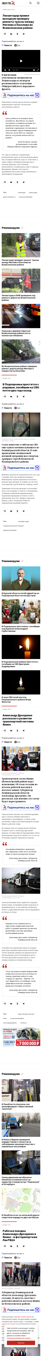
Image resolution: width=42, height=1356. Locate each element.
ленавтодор (21, 192)
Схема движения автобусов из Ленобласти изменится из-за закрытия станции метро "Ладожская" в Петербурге (21, 1181)
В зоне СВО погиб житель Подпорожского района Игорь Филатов (16, 699)
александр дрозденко (10, 1023)
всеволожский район (25, 197)
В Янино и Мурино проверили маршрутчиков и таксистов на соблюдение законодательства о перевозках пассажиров (18, 1143)
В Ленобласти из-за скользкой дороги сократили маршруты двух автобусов (20, 1216)
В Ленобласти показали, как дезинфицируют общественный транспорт (17, 1106)
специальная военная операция (13, 526)
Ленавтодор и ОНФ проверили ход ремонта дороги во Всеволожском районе (18, 297)
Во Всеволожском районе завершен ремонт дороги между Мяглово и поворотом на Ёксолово (19, 368)
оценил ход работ (9, 1324)
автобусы (23, 1023)
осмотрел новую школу (22, 1317)
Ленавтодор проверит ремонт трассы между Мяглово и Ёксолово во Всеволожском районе (20, 262)
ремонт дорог (33, 192)
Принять (21, 1343)
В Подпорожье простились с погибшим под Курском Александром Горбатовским (21, 628)
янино (5, 1018)
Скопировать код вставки (32, 74)
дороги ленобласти (9, 197)
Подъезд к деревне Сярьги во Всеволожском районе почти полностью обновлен (16, 333)
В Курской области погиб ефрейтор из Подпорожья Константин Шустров (20, 594)
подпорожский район (9, 530)
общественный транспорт (26, 1014)
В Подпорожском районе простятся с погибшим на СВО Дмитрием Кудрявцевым (20, 664)
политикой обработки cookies (18, 1338)
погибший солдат (23, 521)
